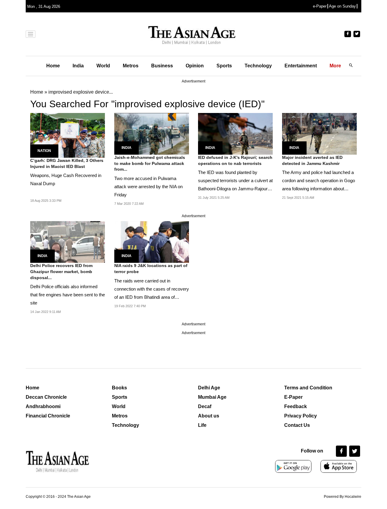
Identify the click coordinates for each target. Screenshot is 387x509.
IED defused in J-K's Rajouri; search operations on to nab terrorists (235, 160)
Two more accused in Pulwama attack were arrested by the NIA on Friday (148, 186)
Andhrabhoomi (43, 406)
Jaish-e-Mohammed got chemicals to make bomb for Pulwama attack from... (149, 163)
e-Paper (320, 6)
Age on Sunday (342, 6)
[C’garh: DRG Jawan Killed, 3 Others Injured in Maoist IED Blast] (67, 134)
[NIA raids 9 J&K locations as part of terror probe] (151, 241)
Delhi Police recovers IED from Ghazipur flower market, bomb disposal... (61, 271)
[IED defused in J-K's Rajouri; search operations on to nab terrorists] (235, 133)
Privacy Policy (300, 415)
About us (208, 415)
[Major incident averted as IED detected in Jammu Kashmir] (319, 133)
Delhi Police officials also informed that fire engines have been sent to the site (67, 294)
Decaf (204, 406)
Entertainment (301, 65)
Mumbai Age (212, 397)
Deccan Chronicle (46, 397)
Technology (258, 65)
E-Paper (293, 397)
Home (53, 65)
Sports (224, 65)
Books (119, 387)
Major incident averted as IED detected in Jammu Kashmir (312, 160)
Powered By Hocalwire (342, 497)
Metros (130, 65)
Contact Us (297, 425)
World (103, 65)
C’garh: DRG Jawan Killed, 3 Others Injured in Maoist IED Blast (66, 163)
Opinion (195, 65)
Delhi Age (209, 387)
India (78, 65)
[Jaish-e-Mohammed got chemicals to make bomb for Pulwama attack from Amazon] (151, 133)
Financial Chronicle (48, 415)
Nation (44, 151)
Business (162, 65)
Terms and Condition (308, 387)
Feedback (295, 406)
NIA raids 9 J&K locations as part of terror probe (150, 268)
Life (202, 425)
